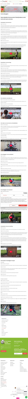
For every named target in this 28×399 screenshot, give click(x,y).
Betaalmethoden (4, 325)
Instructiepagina (4, 328)
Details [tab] (14, 195)
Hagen (20, 364)
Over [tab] (23, 195)
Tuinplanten (21, 363)
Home (1, 5)
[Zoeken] (20, 1)
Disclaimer (2, 371)
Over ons (3, 324)
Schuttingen (21, 366)
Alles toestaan (23, 205)
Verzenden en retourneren (4, 362)
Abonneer (25, 353)
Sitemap (3, 329)
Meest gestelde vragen (4, 321)
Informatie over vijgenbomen (23, 371)
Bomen (21, 362)
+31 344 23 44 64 (16, 348)
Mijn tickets (11, 364)
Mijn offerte (11, 365)
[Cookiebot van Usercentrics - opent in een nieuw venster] (24, 193)
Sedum (21, 365)
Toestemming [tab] (5, 195)
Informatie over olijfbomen (23, 370)
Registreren (11, 362)
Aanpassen (13, 205)
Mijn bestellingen (12, 363)
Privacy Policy (3, 335)
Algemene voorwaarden (5, 332)
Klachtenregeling (4, 333)
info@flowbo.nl (22, 348)
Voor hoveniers (3, 322)
